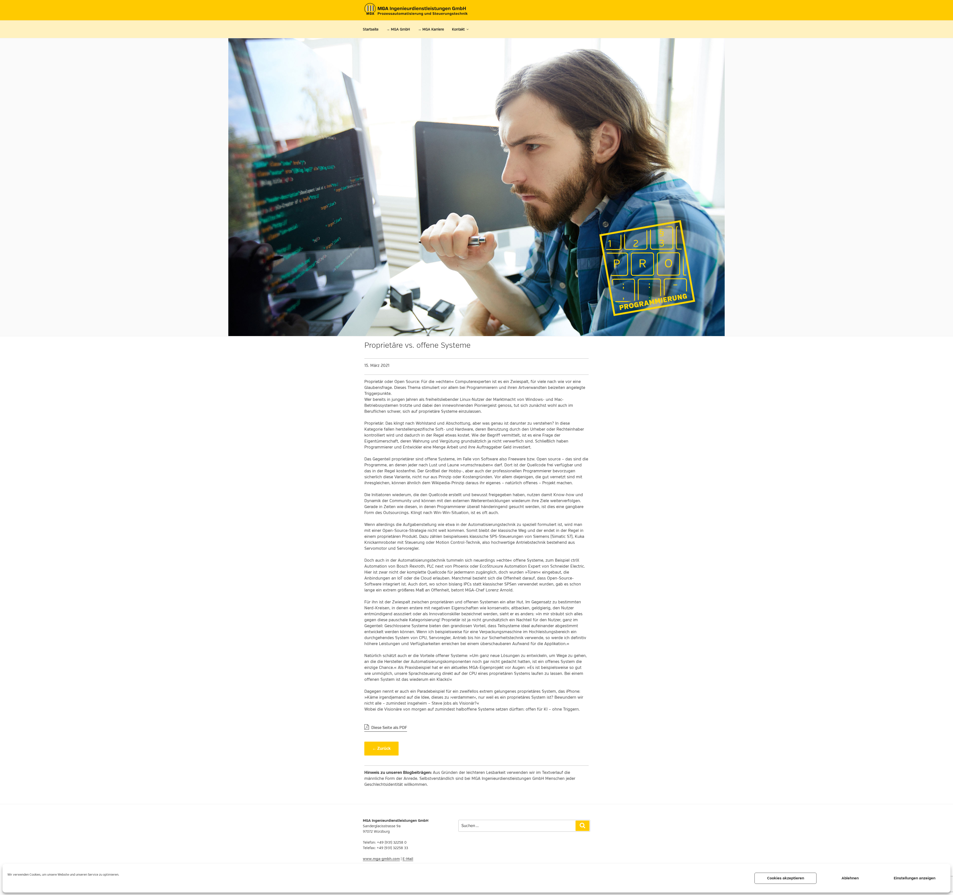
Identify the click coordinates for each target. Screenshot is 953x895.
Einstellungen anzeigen (914, 878)
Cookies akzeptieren (785, 878)
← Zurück (381, 748)
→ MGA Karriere (431, 29)
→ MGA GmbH (398, 29)
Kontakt (458, 29)
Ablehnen (850, 878)
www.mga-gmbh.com (381, 859)
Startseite (370, 29)
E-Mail (408, 859)
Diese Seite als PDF (388, 727)
